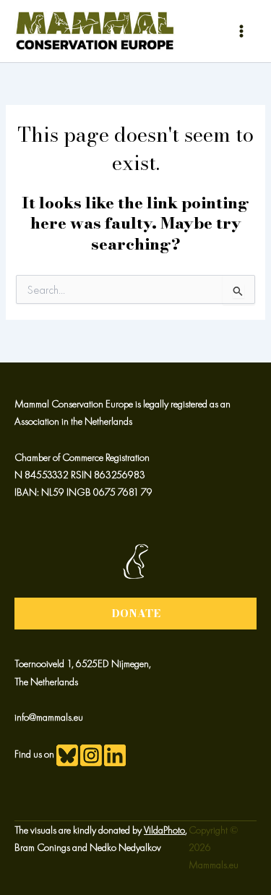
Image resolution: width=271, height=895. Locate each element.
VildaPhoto (164, 829)
